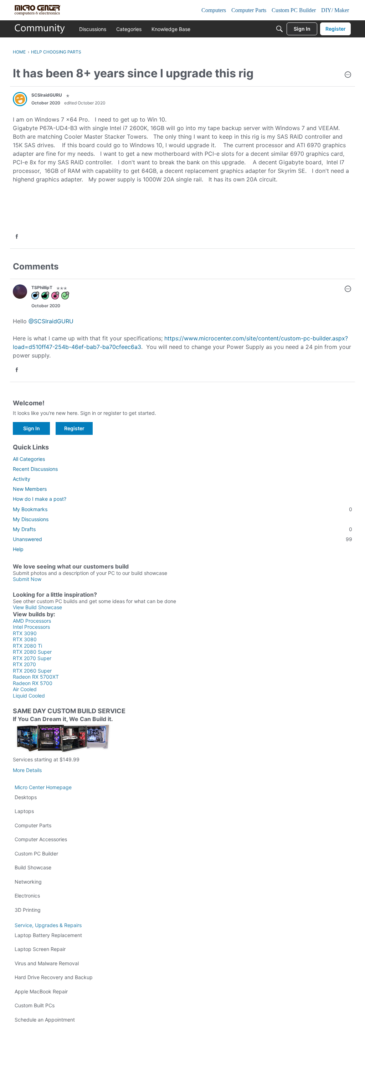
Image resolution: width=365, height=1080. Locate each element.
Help (18, 549)
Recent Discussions (35, 469)
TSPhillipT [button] (41, 287)
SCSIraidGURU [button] (46, 95)
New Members (30, 489)
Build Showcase (33, 867)
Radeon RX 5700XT (36, 677)
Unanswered (182, 539)
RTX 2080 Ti (27, 646)
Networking (28, 882)
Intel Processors (31, 627)
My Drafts (182, 529)
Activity (21, 479)
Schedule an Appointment (45, 1020)
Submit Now (27, 579)
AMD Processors (32, 621)
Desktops (26, 797)
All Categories (29, 459)
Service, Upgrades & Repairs (48, 925)
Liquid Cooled (29, 696)
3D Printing (28, 910)
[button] (348, 75)
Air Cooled (25, 689)
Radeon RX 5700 (32, 683)
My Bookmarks (182, 509)
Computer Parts (33, 825)
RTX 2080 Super (32, 652)
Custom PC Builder (36, 853)
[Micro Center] (40, 29)
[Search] (279, 28)
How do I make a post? (39, 499)
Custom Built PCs (35, 1005)
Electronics (27, 896)
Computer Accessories (41, 839)
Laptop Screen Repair (40, 949)
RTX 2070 (24, 664)
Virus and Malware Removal (47, 963)
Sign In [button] (31, 428)
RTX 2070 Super (32, 658)
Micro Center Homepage (43, 787)
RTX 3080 (25, 639)
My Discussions (30, 519)
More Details (27, 770)
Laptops (24, 811)
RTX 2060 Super (32, 671)
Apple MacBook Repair (41, 991)
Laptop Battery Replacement (48, 935)
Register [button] (74, 428)
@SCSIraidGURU (51, 321)
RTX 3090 (25, 633)
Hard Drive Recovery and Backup (54, 977)
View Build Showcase (37, 607)
